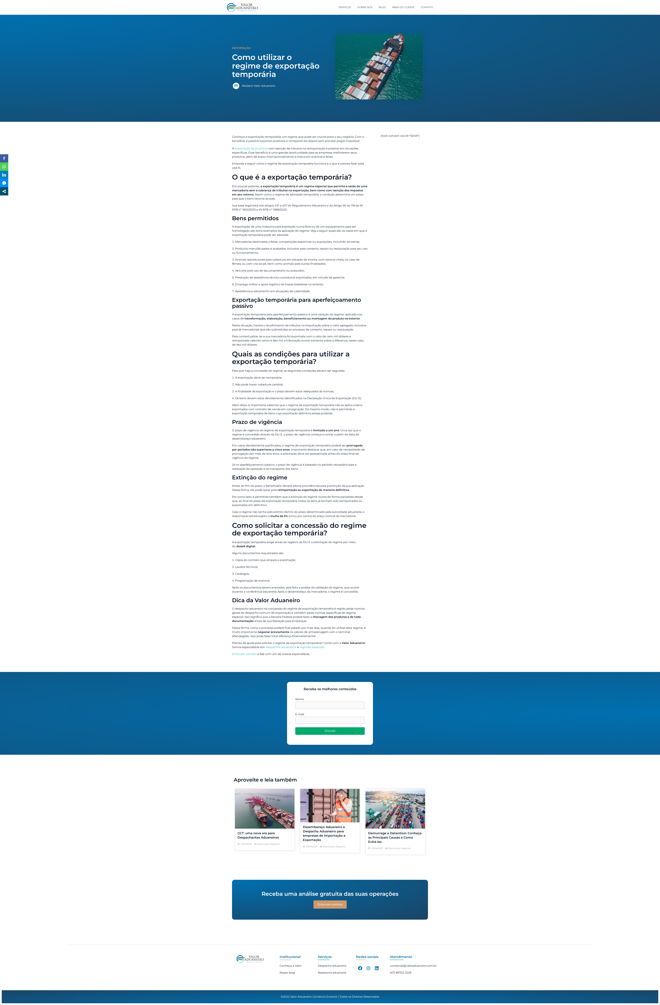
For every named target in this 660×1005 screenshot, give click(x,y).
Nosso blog (287, 972)
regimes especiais (312, 647)
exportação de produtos (251, 148)
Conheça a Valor (290, 965)
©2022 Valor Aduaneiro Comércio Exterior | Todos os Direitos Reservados (330, 996)
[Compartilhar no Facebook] (4, 158)
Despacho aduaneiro (332, 965)
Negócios (275, 844)
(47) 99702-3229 (400, 972)
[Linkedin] (376, 968)
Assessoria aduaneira (332, 972)
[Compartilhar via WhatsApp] (4, 166)
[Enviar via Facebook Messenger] (4, 183)
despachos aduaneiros (281, 647)
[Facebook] (360, 968)
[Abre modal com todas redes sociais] (4, 191)
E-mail (299, 714)
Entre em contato (244, 654)
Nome (299, 699)
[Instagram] (368, 968)
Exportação (263, 844)
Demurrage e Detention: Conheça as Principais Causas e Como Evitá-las (395, 837)
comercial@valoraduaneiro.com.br (413, 965)
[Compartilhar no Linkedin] (4, 175)
